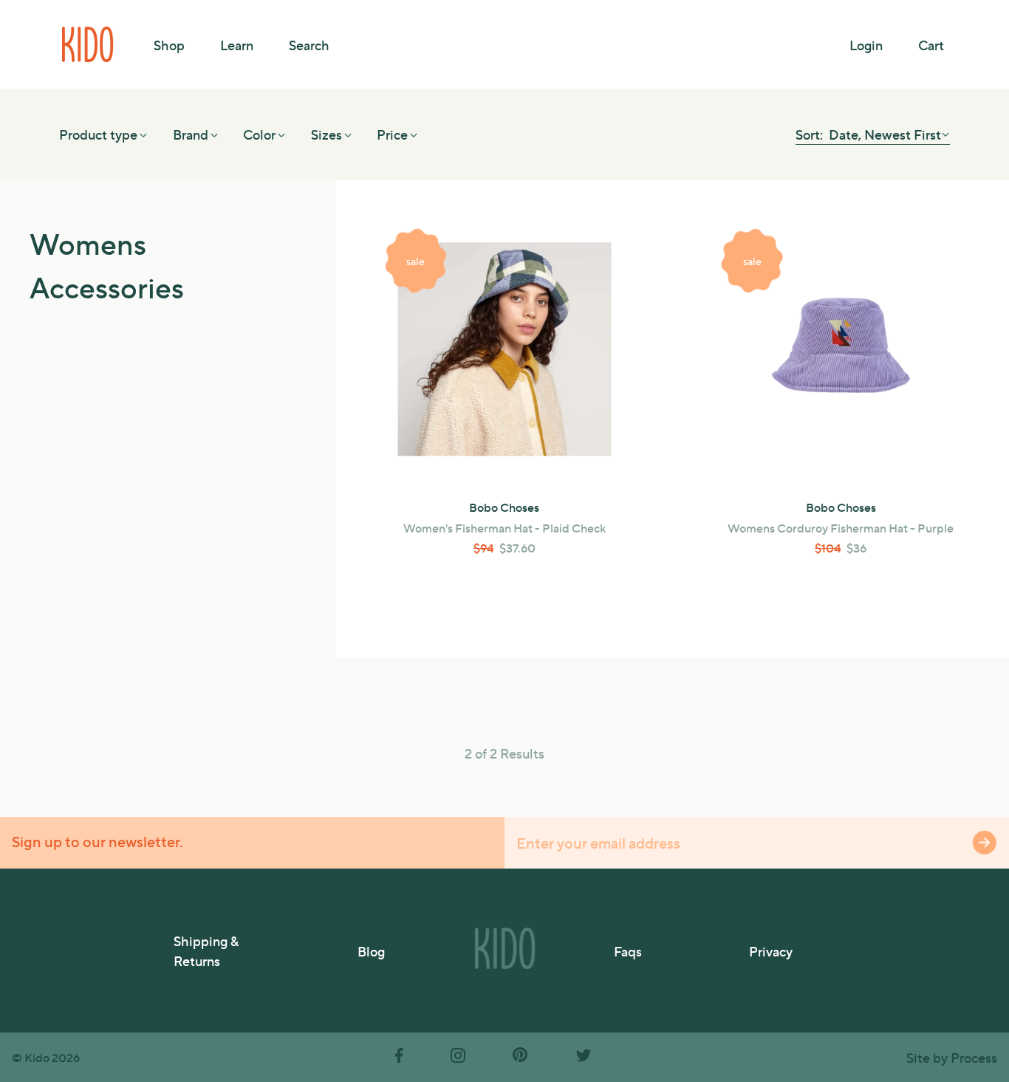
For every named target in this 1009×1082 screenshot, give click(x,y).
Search (309, 44)
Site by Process (951, 1057)
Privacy (771, 950)
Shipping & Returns (206, 950)
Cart (931, 44)
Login (866, 44)
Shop (169, 44)
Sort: (811, 134)
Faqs (628, 950)
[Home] (88, 44)
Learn (236, 44)
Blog (371, 950)
